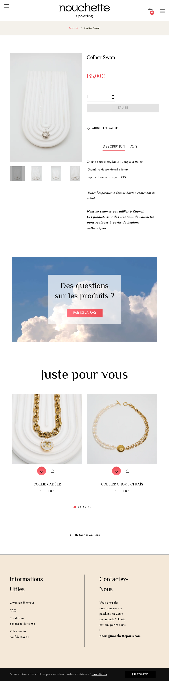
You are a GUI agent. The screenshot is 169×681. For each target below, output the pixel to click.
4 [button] (89, 507)
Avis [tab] (134, 147)
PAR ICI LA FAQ (84, 313)
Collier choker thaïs (122, 484)
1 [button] (74, 507)
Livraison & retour (22, 602)
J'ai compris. (140, 674)
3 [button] (84, 507)
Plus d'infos (99, 674)
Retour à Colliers (87, 535)
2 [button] (79, 507)
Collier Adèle (47, 484)
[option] (47, 451)
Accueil (73, 28)
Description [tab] (114, 147)
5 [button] (94, 507)
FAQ (13, 610)
